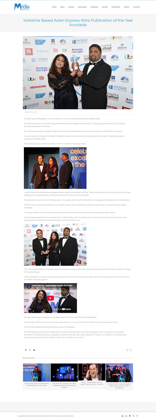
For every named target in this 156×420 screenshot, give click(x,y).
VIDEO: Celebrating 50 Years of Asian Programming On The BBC (92, 383)
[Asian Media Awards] (22, 7)
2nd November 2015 (31, 112)
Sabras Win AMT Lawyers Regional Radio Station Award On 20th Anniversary (119, 386)
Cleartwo (70, 416)
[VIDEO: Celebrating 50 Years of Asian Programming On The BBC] (91, 372)
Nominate (94, 7)
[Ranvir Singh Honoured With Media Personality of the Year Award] (36, 373)
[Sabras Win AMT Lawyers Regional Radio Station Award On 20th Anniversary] (119, 373)
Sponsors (116, 7)
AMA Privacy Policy (50, 416)
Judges (71, 7)
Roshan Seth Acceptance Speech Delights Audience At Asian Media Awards (64, 385)
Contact (136, 7)
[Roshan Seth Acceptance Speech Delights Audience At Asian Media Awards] (64, 373)
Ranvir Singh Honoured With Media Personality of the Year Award (37, 384)
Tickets (126, 7)
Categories (82, 7)
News (62, 7)
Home (54, 7)
